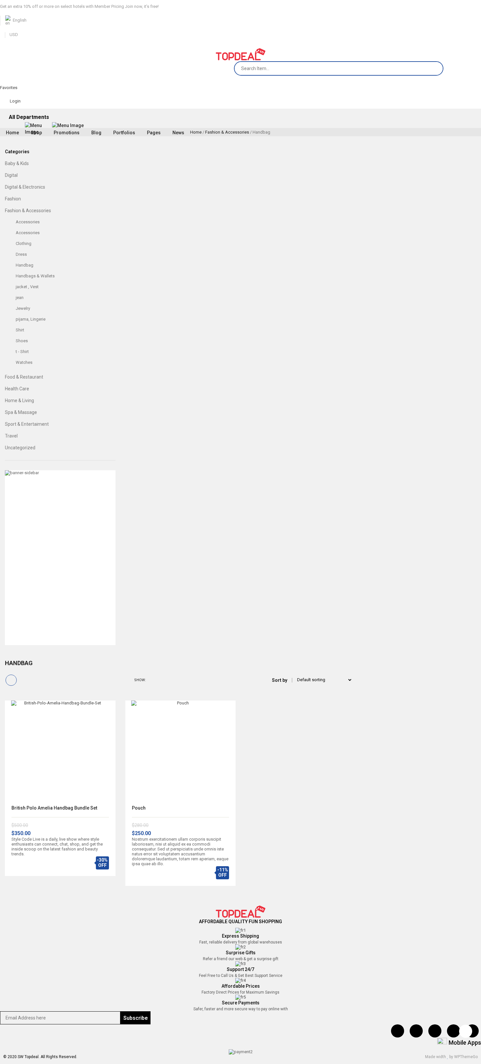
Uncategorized (20, 447)
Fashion (13, 198)
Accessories (28, 221)
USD (13, 34)
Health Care (17, 388)
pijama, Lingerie (30, 319)
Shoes (22, 340)
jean (20, 297)
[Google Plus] (472, 1030)
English (20, 20)
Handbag (24, 265)
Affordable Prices (241, 986)
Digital (11, 175)
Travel (11, 436)
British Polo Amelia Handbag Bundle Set (54, 808)
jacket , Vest (27, 286)
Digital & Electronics (25, 187)
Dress (21, 254)
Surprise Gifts (241, 952)
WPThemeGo (466, 1057)
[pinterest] (434, 1030)
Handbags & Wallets (35, 275)
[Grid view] (11, 680)
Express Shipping (240, 936)
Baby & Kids (17, 163)
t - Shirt (22, 351)
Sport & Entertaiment (27, 424)
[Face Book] (397, 1030)
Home (196, 132)
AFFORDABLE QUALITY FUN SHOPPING (240, 921)
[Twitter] (416, 1030)
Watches (24, 362)
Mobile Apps (465, 1042)
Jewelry (23, 308)
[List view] (23, 680)
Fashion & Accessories (227, 132)
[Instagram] (453, 1030)
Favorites (8, 87)
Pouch (139, 808)
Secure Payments (240, 1002)
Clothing (23, 243)
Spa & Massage (21, 412)
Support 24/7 (240, 969)
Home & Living (19, 400)
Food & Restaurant (24, 377)
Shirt (20, 329)
